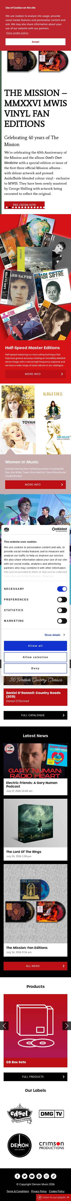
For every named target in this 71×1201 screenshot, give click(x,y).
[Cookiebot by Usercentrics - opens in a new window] (52, 529)
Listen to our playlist (54, 1197)
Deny (35, 668)
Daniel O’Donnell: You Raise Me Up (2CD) (35, 694)
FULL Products (33, 1076)
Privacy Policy (39, 1191)
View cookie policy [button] (17, 32)
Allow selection (35, 657)
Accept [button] (35, 41)
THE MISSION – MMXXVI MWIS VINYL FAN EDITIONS (34, 108)
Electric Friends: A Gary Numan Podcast (31, 784)
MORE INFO (33, 374)
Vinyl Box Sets (18, 1062)
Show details (52, 634)
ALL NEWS (33, 966)
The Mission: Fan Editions (27, 948)
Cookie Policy (56, 1191)
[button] (35, 114)
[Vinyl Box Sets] (35, 1026)
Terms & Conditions (18, 1191)
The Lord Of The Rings (23, 852)
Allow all (35, 645)
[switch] (62, 599)
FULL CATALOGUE (33, 715)
